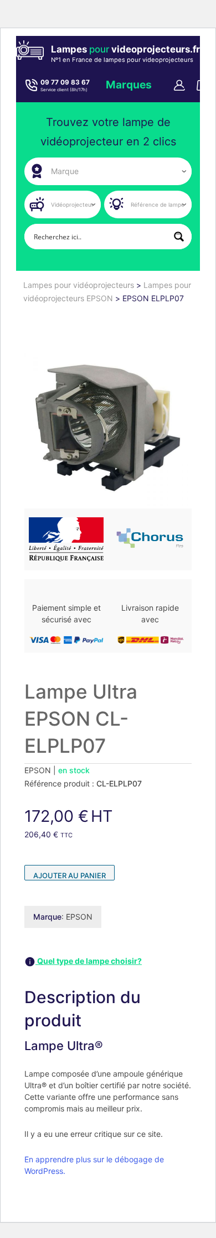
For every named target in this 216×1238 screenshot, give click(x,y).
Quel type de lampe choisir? (88, 961)
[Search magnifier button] (178, 236)
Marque (47, 916)
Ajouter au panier (69, 875)
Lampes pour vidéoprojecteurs (79, 285)
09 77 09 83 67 (65, 82)
